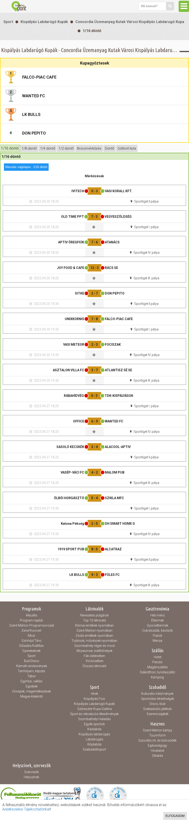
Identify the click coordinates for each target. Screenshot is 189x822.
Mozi (31, 635)
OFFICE (78, 421)
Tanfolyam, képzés (31, 671)
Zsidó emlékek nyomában (94, 635)
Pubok (157, 635)
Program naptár (31, 620)
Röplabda (94, 744)
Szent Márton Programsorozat (31, 625)
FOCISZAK (113, 344)
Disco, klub (157, 704)
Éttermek (157, 620)
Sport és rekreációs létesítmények (94, 714)
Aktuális (31, 615)
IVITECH (77, 191)
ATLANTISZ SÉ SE (118, 370)
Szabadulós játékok (157, 709)
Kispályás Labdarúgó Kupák (44, 22)
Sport (8, 22)
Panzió (157, 662)
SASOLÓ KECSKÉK (70, 447)
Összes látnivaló (94, 666)
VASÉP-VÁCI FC (72, 472)
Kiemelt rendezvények (31, 666)
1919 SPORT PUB (71, 549)
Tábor (31, 676)
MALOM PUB (114, 472)
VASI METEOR (73, 344)
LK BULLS (31, 114)
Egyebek (32, 686)
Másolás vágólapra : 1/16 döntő (26, 167)
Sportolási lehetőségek (157, 699)
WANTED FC (33, 95)
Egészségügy (157, 745)
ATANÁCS (112, 242)
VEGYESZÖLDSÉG (118, 216)
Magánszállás (157, 667)
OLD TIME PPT (72, 216)
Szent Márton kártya (157, 730)
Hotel (157, 657)
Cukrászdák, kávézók (157, 630)
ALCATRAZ (113, 549)
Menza (157, 640)
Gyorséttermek (157, 625)
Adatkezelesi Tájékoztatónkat (26, 809)
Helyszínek (31, 777)
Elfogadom (175, 816)
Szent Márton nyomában (94, 630)
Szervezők (31, 772)
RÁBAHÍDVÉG (74, 396)
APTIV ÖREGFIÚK (71, 242)
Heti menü (157, 615)
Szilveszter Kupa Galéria (94, 709)
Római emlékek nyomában (94, 625)
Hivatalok (157, 750)
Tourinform (157, 735)
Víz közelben (94, 661)
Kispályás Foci (94, 699)
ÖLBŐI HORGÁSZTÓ (69, 498)
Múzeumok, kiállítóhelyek (94, 651)
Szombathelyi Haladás (94, 719)
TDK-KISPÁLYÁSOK (119, 396)
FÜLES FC (112, 575)
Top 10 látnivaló (94, 620)
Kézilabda (94, 729)
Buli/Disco (31, 661)
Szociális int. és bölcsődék (157, 740)
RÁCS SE (111, 268)
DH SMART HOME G (120, 523)
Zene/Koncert (31, 630)
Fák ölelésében (94, 656)
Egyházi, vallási (31, 681)
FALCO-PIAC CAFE (39, 77)
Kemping (157, 677)
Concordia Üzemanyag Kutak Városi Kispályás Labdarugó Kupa (129, 22)
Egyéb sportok (94, 724)
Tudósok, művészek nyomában (94, 640)
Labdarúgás (94, 739)
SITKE (79, 293)
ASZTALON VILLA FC (68, 370)
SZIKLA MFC (114, 498)
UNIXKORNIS (74, 319)
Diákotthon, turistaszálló (157, 672)
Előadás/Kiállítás (31, 646)
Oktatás (157, 755)
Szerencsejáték (157, 714)
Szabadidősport (94, 749)
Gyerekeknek (31, 651)
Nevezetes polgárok (94, 615)
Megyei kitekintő (31, 696)
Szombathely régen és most (94, 646)
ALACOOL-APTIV (118, 447)
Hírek (94, 693)
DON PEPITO (34, 133)
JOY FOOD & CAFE (70, 268)
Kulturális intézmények (157, 693)
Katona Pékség (72, 523)
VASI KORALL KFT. (118, 191)
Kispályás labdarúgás (94, 734)
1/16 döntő (92, 31)
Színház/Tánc (31, 640)
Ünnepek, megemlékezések (31, 691)
